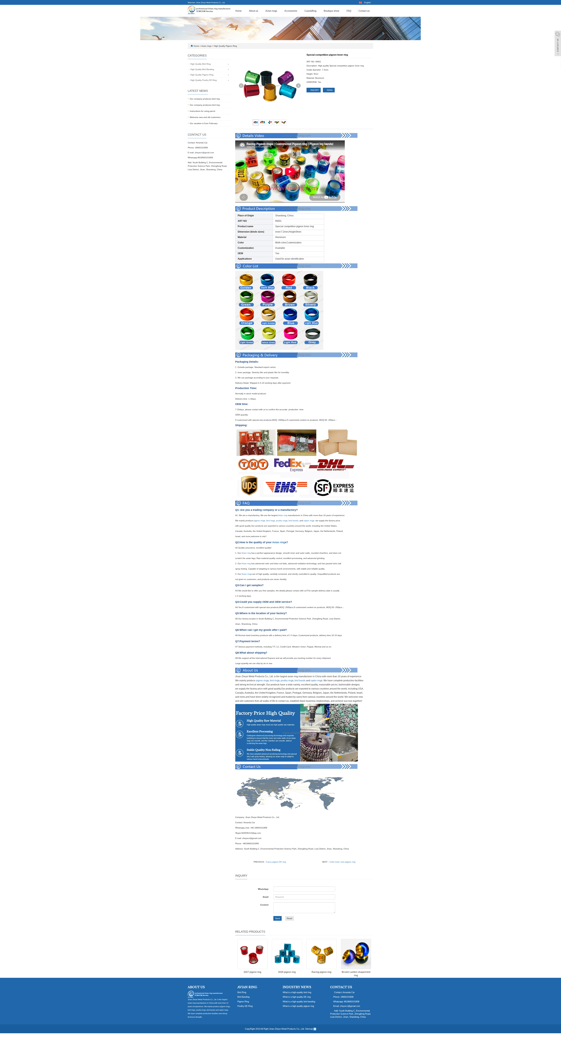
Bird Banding (243, 997)
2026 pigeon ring (287, 972)
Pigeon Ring (243, 1001)
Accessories (290, 11)
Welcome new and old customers (205, 117)
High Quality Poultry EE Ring (203, 80)
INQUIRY (314, 90)
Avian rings (271, 11)
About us (253, 11)
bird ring (270, 520)
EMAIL (329, 90)
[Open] (558, 44)
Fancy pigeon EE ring (276, 862)
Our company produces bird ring (205, 99)
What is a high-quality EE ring (297, 997)
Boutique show (331, 11)
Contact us (364, 11)
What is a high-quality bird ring (297, 992)
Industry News (297, 987)
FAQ (349, 11)
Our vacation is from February (204, 123)
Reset (289, 918)
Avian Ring (247, 987)
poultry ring (281, 520)
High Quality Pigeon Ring (225, 46)
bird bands (293, 520)
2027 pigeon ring (252, 972)
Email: (266, 897)
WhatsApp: (263, 889)
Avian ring (282, 515)
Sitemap (309, 1029)
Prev (241, 85)
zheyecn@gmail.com (204, 152)
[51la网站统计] (315, 1029)
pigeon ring (259, 520)
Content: (264, 905)
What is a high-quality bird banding (299, 1001)
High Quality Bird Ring (200, 64)
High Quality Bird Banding (202, 69)
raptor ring (308, 520)
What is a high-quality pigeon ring (298, 1006)
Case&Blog (310, 11)
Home (238, 11)
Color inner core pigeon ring (342, 862)
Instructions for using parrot (202, 111)
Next (298, 85)
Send (277, 918)
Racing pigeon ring (321, 972)
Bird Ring (241, 992)
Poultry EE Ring (245, 1006)
